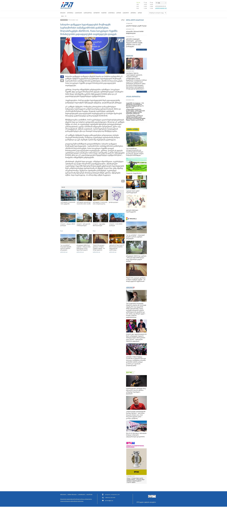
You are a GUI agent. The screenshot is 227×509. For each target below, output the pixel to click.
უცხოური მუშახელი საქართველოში (132, 211)
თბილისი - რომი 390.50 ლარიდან (115, 224)
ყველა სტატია (141, 91)
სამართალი (78, 12)
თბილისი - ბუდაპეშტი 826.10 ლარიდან (99, 224)
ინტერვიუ (129, 56)
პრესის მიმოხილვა (133, 96)
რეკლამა (89, 494)
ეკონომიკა (111, 12)
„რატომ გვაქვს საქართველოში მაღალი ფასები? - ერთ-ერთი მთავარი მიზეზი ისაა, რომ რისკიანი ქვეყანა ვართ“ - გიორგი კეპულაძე (136, 415)
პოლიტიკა (70, 12)
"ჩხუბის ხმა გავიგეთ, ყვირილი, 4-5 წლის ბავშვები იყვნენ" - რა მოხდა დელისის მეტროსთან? (99, 248)
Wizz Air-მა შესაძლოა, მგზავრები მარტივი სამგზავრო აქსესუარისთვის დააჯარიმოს (136, 435)
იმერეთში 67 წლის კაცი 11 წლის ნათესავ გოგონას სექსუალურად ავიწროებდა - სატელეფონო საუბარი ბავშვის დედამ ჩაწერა (116, 249)
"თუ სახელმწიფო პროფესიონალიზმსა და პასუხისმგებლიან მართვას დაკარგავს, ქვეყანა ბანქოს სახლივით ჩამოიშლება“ (135, 152)
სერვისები (81, 494)
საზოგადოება (88, 12)
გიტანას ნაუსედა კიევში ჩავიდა (136, 26)
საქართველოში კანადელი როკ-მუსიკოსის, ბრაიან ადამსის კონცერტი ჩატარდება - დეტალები (136, 391)
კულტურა (133, 12)
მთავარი (62, 12)
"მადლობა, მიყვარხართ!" (134, 173)
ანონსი (140, 12)
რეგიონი (103, 12)
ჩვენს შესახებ (72, 494)
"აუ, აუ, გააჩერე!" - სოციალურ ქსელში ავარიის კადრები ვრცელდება (65, 248)
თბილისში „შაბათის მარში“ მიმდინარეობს (135, 32)
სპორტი (118, 12)
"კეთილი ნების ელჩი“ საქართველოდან (133, 191)
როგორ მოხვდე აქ (117, 187)
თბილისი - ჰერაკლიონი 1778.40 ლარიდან (83, 224)
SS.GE (63, 187)
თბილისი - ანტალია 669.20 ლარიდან (67, 224)
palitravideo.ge (63, 252)
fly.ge (61, 231)
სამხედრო (126, 12)
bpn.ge (138, 2)
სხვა (62, 16)
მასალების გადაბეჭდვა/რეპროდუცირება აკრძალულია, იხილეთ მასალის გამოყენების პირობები (76, 500)
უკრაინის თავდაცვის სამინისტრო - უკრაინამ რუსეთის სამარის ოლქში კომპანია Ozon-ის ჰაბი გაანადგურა (134, 42)
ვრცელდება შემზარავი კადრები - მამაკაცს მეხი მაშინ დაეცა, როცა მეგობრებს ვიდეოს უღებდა (84, 248)
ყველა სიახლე (141, 49)
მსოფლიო (97, 12)
